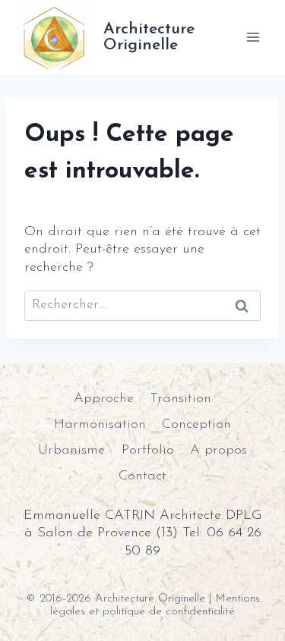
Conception (196, 425)
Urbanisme (71, 450)
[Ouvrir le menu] (253, 37)
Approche (104, 399)
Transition (180, 399)
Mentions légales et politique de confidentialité (155, 605)
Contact (142, 476)
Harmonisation (100, 425)
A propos (218, 450)
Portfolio (148, 450)
